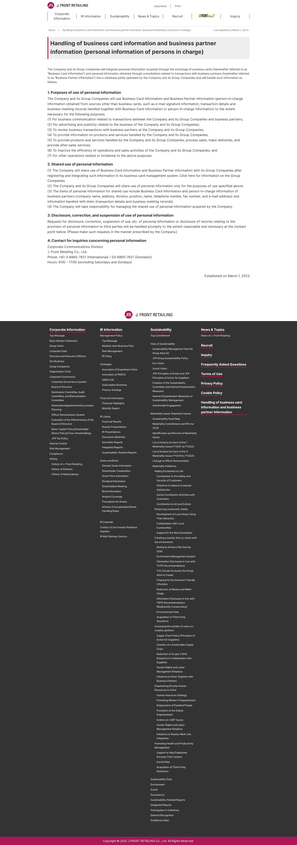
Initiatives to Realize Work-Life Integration (174, 736)
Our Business (57, 361)
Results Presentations (114, 426)
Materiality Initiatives (164, 466)
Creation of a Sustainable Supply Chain (175, 646)
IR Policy (107, 356)
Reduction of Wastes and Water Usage (174, 591)
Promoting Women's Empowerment (176, 700)
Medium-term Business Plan (118, 345)
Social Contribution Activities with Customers (176, 496)
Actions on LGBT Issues (170, 719)
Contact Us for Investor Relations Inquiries (118, 529)
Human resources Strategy (172, 695)
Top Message (57, 335)
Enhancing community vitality (171, 509)
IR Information (91, 16)
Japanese (160, 6)
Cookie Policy (211, 393)
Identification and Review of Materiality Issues (175, 435)
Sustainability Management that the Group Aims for (173, 350)
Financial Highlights (113, 403)
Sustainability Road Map (166, 418)
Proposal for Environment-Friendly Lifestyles (176, 582)
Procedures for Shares (114, 501)
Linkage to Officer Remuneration (171, 460)
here (191, 176)
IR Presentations (111, 431)
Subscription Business (114, 384)
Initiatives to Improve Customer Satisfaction (174, 487)
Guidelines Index (160, 820)
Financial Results (111, 421)
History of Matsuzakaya (65, 474)
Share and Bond (109, 460)
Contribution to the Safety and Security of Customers (174, 478)
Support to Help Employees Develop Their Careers (172, 754)
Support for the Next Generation (174, 532)
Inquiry (235, 16)
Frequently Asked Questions (223, 364)
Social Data (163, 761)
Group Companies (60, 366)
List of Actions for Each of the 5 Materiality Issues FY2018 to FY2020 (173, 453)
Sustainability (119, 16)
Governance (157, 794)
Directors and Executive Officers (68, 356)
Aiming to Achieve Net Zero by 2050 (174, 549)
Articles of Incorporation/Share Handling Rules (119, 508)
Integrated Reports (112, 447)
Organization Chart (60, 371)
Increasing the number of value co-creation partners (174, 628)
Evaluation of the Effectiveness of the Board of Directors (73, 421)
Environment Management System (176, 556)
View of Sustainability (163, 343)
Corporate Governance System (69, 381)
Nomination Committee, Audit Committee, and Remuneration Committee (69, 396)
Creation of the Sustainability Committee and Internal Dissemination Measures (174, 387)
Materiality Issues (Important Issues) (171, 413)
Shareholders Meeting (114, 486)
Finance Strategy (111, 389)
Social (154, 789)
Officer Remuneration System (68, 414)
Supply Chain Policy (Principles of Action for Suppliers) (176, 637)
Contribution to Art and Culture (174, 504)
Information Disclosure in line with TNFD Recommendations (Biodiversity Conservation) (176, 602)
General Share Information (117, 465)
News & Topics (148, 16)
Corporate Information (62, 16)
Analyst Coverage (112, 496)
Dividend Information (113, 481)
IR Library (105, 416)
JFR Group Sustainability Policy (170, 358)
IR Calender (106, 522)
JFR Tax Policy (60, 438)
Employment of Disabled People (174, 705)
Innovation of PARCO (114, 374)
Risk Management (60, 448)
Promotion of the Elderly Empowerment (170, 712)
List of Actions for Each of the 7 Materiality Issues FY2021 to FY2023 (173, 444)
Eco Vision (158, 363)
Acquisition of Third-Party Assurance (171, 619)
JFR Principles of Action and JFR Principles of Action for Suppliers (171, 375)
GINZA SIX (108, 379)
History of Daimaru (62, 469)
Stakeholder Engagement (167, 405)
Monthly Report (110, 408)
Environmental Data (168, 611)
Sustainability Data (161, 779)
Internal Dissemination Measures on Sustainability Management (173, 398)
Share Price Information (115, 475)
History (54, 458)
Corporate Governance (62, 376)
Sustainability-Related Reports (119, 452)
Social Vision (160, 368)
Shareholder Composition (116, 470)
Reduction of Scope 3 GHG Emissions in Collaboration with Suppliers (174, 658)
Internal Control (58, 443)
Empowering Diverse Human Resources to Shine (170, 687)
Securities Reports (112, 442)
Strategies (106, 364)
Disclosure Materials (113, 436)
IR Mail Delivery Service (113, 536)
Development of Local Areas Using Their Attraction (176, 516)
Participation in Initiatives (165, 810)
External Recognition (162, 815)
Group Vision (57, 345)
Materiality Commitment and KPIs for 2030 (173, 425)
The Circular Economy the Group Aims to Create (175, 572)
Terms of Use (211, 374)
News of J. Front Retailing (215, 335)
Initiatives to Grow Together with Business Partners (175, 678)
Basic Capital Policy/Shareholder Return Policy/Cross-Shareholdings (71, 431)
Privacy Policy (212, 383)
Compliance (56, 453)
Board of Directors (62, 386)
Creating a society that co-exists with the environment (176, 539)
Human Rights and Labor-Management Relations (171, 669)
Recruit (177, 16)
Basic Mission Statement (63, 340)
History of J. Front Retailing (67, 464)
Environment (158, 784)
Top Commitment (160, 335)
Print (178, 6)
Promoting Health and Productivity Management (174, 745)
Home (51, 30)
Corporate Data (58, 351)
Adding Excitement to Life (169, 471)
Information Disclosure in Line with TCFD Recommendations (176, 563)
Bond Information (111, 491)
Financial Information (112, 398)
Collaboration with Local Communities (170, 525)
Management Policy (111, 335)
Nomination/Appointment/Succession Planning (73, 407)
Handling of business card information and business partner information (221, 407)
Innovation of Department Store (119, 369)
